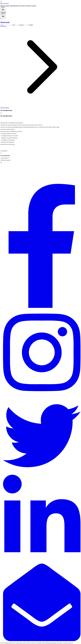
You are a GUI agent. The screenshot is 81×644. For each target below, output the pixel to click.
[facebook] (41, 307)
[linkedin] (41, 563)
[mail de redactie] (41, 640)
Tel (1, 162)
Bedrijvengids (3, 26)
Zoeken (31, 25)
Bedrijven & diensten (5, 107)
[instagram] (41, 396)
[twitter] (41, 474)
